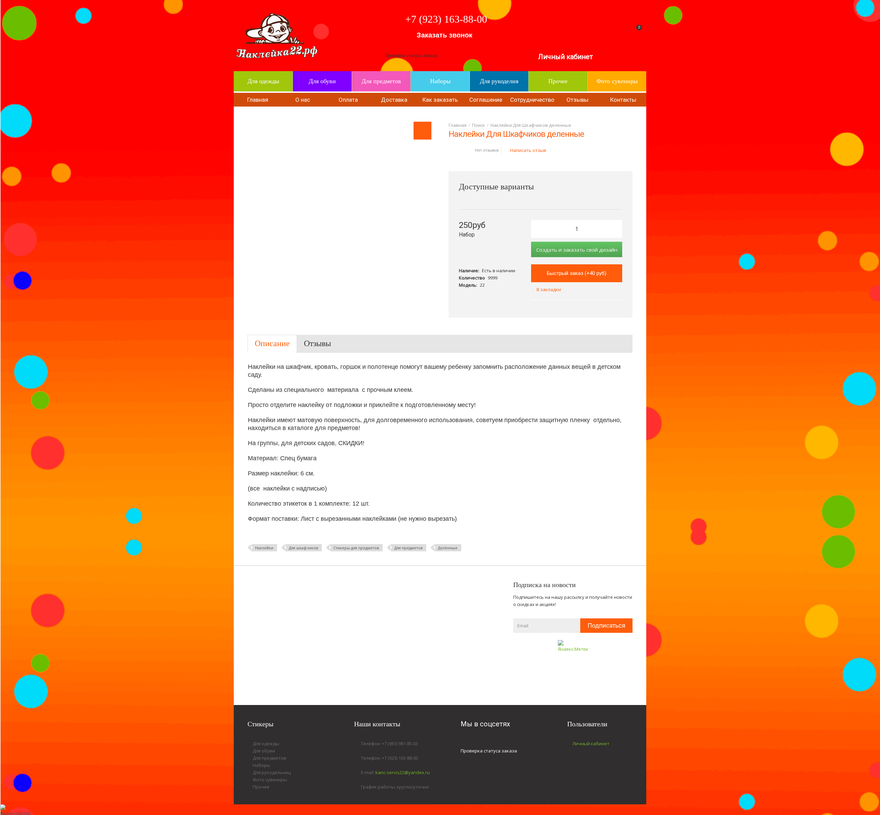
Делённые (448, 547)
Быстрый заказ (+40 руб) (576, 273)
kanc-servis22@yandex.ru (402, 772)
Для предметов (408, 547)
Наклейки (264, 547)
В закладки (549, 289)
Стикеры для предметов (356, 547)
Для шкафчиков (303, 547)
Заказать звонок (444, 35)
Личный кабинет (565, 57)
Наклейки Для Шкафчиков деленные (531, 125)
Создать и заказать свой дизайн (576, 249)
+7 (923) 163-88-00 (446, 19)
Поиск (478, 125)
